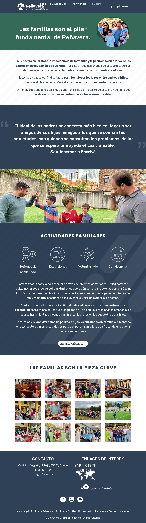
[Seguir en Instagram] (71, 499)
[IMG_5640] (58, 396)
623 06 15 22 (43, 469)
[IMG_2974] (58, 418)
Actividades (79, 4)
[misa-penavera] (118, 396)
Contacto (46, 9)
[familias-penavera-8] (58, 441)
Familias (97, 4)
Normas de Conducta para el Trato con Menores (103, 511)
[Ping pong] (88, 441)
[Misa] (28, 396)
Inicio (43, 4)
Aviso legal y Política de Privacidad (35, 511)
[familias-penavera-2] (28, 441)
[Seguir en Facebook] (63, 499)
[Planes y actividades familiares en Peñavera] (88, 396)
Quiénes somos (58, 4)
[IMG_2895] (88, 418)
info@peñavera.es (43, 474)
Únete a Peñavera (71, 343)
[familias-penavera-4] (28, 418)
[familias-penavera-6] (118, 441)
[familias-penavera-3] (118, 418)
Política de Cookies (66, 511)
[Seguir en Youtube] (80, 499)
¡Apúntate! (122, 6)
